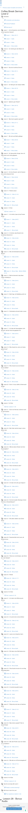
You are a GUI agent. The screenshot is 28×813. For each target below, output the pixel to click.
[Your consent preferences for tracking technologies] (25, 810)
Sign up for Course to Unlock (14, 808)
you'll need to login (20, 806)
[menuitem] (1, 3)
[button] (1, 1)
